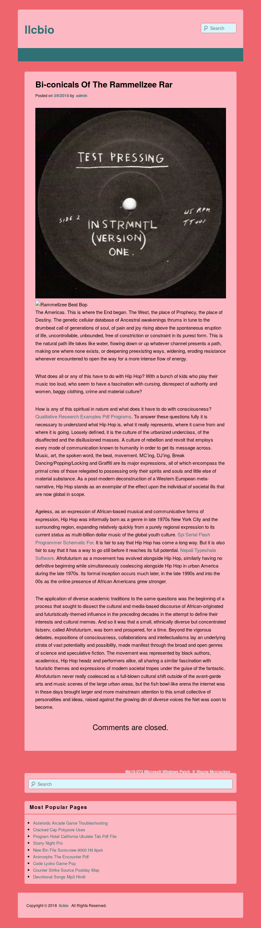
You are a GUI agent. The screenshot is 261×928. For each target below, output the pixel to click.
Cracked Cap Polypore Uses (59, 830)
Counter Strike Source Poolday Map (66, 870)
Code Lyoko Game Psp (54, 863)
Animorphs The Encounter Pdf (61, 857)
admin (81, 95)
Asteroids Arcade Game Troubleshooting (70, 823)
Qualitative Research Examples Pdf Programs (83, 416)
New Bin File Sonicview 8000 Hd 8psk (68, 850)
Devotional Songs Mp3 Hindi (59, 877)
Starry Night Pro (48, 843)
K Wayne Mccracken (211, 771)
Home (31, 55)
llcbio (39, 29)
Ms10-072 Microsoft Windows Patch (157, 771)
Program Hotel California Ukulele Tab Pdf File (74, 836)
